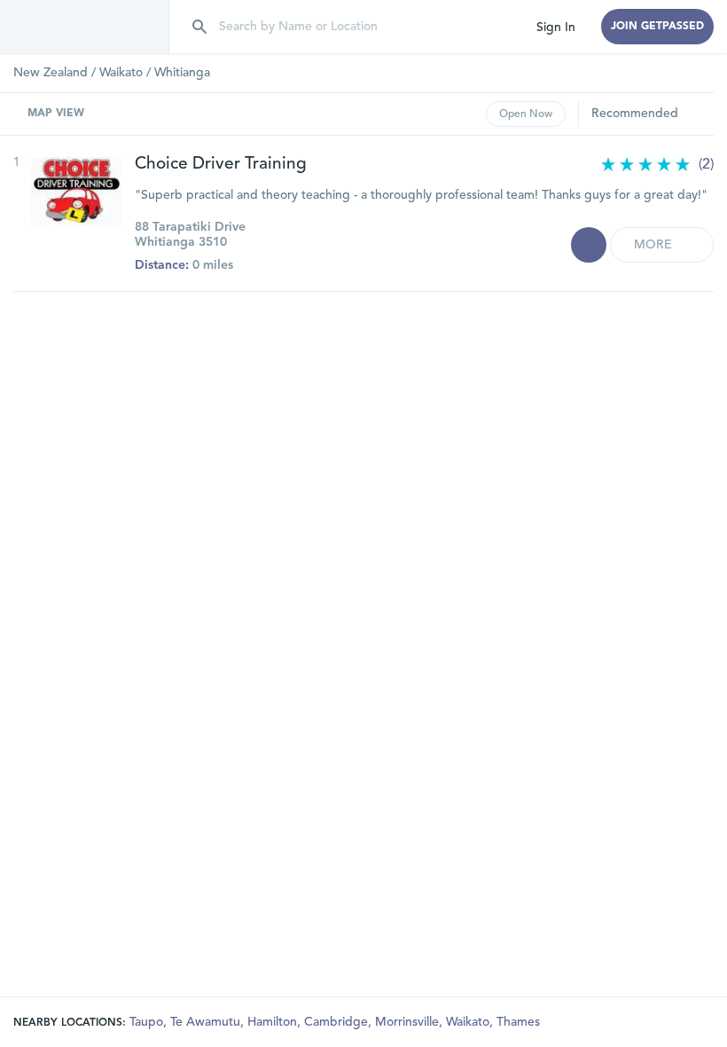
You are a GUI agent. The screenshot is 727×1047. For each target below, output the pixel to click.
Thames (518, 1022)
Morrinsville (408, 1022)
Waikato (121, 73)
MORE (655, 245)
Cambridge (337, 1022)
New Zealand (50, 73)
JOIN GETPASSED (657, 26)
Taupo (148, 1022)
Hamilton (274, 1022)
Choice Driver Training (221, 164)
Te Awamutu (207, 1022)
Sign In (555, 27)
